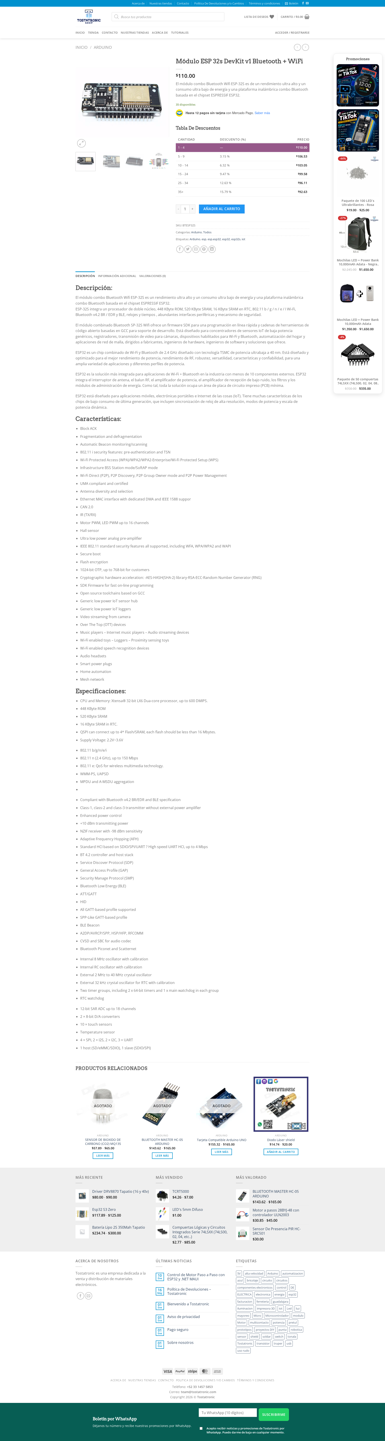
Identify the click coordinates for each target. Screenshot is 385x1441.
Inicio (80, 33)
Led (289, 1308)
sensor (241, 1336)
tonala (292, 1336)
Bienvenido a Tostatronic (188, 1304)
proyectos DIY (265, 1330)
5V (239, 1273)
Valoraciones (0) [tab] (152, 276)
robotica (296, 1330)
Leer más (103, 1155)
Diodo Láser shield (281, 1140)
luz (298, 1308)
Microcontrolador (277, 1316)
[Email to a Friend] (196, 249)
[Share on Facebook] (180, 249)
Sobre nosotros (180, 1343)
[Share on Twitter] (188, 249)
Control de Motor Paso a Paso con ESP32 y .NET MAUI (196, 1277)
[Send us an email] (307, 3)
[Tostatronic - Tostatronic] (90, 17)
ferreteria (262, 1302)
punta (283, 1330)
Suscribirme (273, 1414)
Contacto (183, 3)
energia (279, 1294)
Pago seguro (177, 1330)
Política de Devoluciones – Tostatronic (189, 1291)
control (281, 1287)
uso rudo (243, 1351)
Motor (241, 1322)
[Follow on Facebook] (303, 3)
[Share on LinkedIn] (212, 249)
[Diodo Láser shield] (281, 1104)
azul (240, 1280)
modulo (298, 1316)
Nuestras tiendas (160, 3)
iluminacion (245, 1308)
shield (254, 1336)
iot (243, 239)
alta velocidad (254, 1273)
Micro (257, 1316)
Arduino (103, 47)
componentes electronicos (254, 1287)
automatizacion (292, 1273)
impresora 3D (266, 1308)
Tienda (93, 33)
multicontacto (259, 1322)
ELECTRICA (244, 1294)
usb (289, 1343)
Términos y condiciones (264, 3)
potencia (279, 1322)
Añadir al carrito (221, 208)
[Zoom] (81, 143)
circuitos (281, 1280)
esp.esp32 (214, 239)
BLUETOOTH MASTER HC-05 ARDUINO (162, 1142)
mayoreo (243, 1316)
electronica (263, 1294)
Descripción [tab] (85, 276)
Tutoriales (180, 33)
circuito (267, 1280)
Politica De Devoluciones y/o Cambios (219, 3)
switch (279, 1336)
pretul (293, 1322)
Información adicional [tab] (117, 276)
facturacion (244, 1302)
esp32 (226, 239)
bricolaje (252, 1280)
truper (278, 1343)
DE (292, 1287)
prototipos (244, 1330)
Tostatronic (244, 1343)
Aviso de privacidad (183, 1317)
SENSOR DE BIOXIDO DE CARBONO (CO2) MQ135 (103, 1142)
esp (204, 239)
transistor (263, 1343)
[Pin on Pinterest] (204, 249)
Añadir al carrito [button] (281, 1152)
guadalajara (280, 1302)
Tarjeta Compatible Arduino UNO (221, 1140)
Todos (207, 232)
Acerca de (138, 3)
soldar (266, 1336)
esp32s (235, 239)
